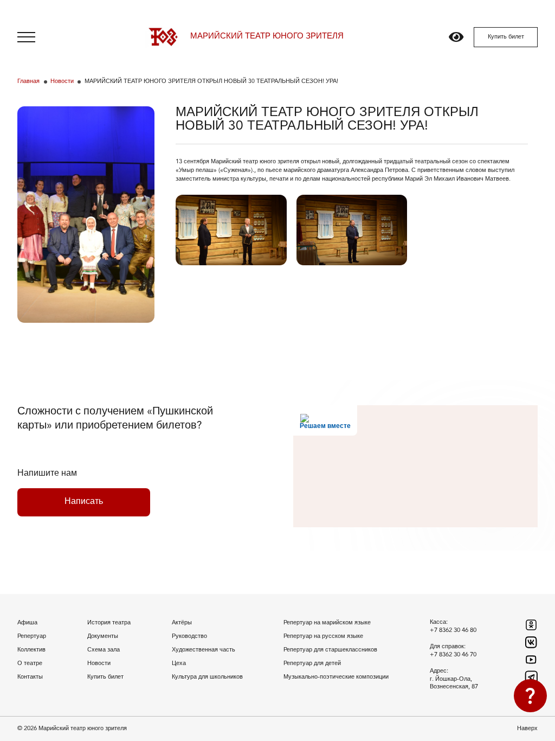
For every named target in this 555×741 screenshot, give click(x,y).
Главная (28, 82)
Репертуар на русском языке (323, 636)
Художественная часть (203, 650)
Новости (62, 82)
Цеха (179, 663)
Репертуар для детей (312, 663)
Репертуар (31, 636)
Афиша (27, 622)
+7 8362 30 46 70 (453, 654)
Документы (102, 636)
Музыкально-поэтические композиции (336, 677)
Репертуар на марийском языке (327, 622)
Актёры (182, 622)
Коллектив (31, 650)
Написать (83, 501)
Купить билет (506, 37)
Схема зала (103, 650)
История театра (109, 622)
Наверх (527, 728)
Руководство (189, 636)
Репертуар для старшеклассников (330, 650)
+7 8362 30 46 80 (453, 630)
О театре (29, 663)
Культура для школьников (207, 677)
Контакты (30, 677)
